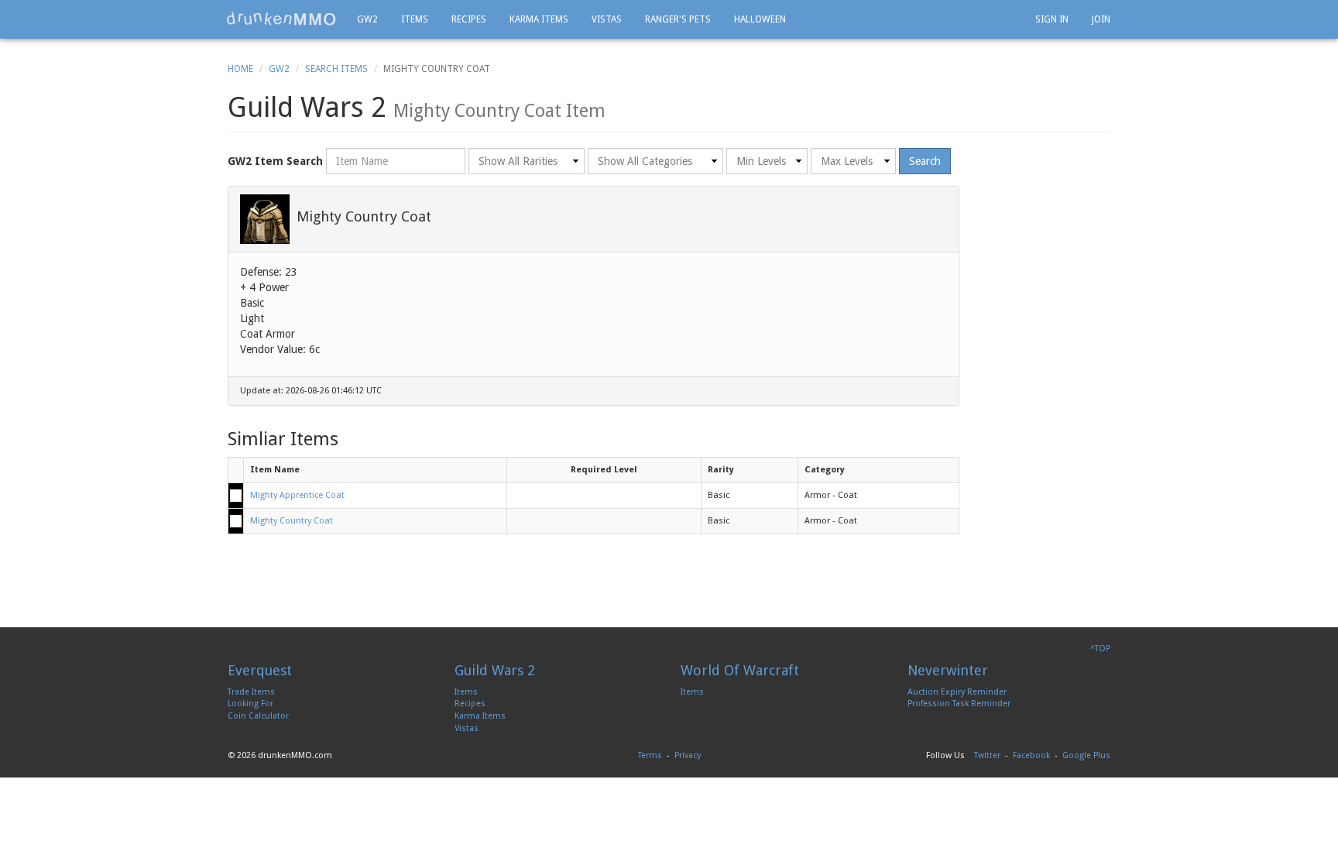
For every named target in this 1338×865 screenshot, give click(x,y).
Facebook (1031, 755)
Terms (650, 755)
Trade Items (251, 692)
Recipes (468, 19)
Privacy (687, 755)
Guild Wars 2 (495, 670)
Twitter (987, 755)
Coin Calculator (258, 716)
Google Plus (1086, 755)
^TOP (1100, 649)
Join (1101, 19)
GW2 (367, 19)
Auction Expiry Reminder (957, 692)
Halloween (760, 19)
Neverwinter (947, 670)
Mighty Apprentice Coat (297, 495)
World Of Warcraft (740, 670)
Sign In (1052, 19)
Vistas (607, 19)
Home (240, 69)
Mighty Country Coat (291, 521)
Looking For (250, 704)
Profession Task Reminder (958, 704)
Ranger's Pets (678, 19)
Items (414, 19)
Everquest (260, 670)
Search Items (336, 69)
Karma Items (538, 19)
